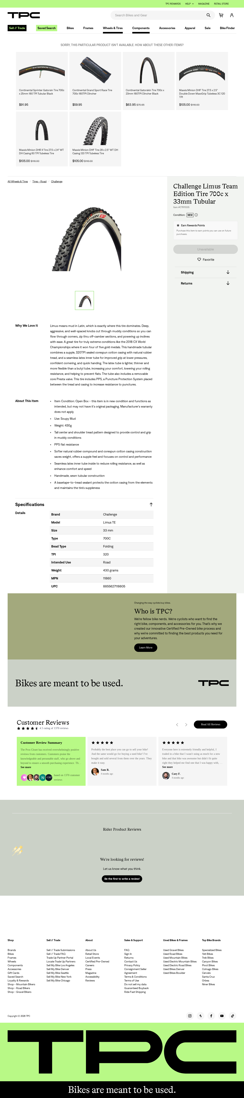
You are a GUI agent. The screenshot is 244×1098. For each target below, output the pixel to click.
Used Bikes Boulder (174, 972)
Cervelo (206, 972)
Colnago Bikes (210, 969)
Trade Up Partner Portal (60, 957)
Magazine (203, 3)
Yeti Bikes (207, 953)
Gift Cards (13, 972)
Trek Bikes (208, 957)
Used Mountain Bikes (175, 957)
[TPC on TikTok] (232, 1016)
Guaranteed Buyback (136, 988)
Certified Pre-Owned (97, 961)
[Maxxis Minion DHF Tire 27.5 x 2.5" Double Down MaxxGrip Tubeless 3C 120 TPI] (202, 70)
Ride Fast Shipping (135, 991)
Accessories (167, 28)
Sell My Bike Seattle (58, 972)
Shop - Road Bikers (19, 988)
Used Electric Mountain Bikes (180, 961)
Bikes (70, 28)
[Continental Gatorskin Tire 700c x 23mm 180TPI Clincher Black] (149, 70)
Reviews (90, 980)
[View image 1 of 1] (84, 300)
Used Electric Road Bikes (177, 965)
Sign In (128, 953)
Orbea (205, 980)
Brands (12, 950)
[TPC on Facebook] (211, 1016)
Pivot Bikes (208, 965)
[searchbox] (157, 15)
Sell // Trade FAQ (56, 953)
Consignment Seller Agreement (135, 971)
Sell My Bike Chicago (58, 980)
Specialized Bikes (212, 950)
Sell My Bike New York (59, 976)
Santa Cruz (208, 976)
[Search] (208, 15)
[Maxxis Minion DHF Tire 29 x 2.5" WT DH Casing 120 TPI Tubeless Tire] (95, 130)
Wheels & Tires (113, 28)
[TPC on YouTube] (222, 1016)
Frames (88, 28)
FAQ (126, 950)
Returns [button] (186, 283)
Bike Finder (227, 28)
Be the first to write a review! (122, 878)
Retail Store (221, 3)
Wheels (12, 961)
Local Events (92, 957)
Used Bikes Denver (174, 969)
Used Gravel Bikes (173, 950)
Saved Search (47, 28)
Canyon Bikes (210, 961)
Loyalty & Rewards (18, 980)
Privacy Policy (132, 965)
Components (141, 28)
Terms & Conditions (135, 976)
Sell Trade (17, 28)
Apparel (190, 28)
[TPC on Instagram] (190, 1016)
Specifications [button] (29, 504)
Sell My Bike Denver (58, 969)
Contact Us (130, 961)
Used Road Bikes (172, 953)
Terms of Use (131, 980)
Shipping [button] (187, 272)
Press (88, 969)
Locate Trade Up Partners (61, 961)
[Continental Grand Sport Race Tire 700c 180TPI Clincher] (95, 70)
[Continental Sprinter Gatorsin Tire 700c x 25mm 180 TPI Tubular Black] (42, 70)
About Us (90, 950)
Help (188, 3)
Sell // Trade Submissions (61, 950)
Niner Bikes (208, 984)
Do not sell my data (135, 984)
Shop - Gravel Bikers (19, 991)
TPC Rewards (173, 3)
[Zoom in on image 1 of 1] (84, 234)
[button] (231, 15)
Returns (128, 957)
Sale (207, 28)
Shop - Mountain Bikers (21, 984)
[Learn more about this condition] (196, 215)
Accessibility (92, 976)
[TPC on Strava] (200, 1016)
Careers (89, 965)
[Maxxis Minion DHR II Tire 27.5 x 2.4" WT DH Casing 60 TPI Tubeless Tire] (42, 130)
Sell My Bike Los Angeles (60, 965)
